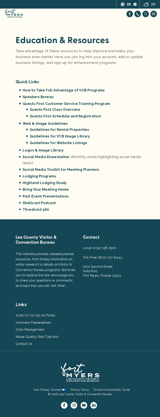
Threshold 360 (36, 209)
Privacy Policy (80, 389)
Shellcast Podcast (39, 203)
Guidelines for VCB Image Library (60, 136)
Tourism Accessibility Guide (111, 389)
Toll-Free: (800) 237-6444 (102, 257)
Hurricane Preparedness (33, 322)
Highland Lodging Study (45, 183)
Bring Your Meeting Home (46, 189)
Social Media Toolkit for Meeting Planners (61, 169)
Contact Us (24, 344)
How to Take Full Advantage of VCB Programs (64, 90)
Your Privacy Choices (47, 389)
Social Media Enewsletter (46, 157)
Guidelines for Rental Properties (59, 129)
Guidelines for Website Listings (58, 143)
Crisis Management (30, 329)
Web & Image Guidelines (45, 123)
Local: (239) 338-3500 (99, 248)
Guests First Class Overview (55, 109)
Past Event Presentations (46, 196)
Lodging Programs (39, 176)
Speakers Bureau (38, 97)
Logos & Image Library (43, 150)
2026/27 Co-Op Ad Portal (35, 315)
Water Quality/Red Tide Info (37, 337)
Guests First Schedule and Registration (65, 116)
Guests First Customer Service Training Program (66, 104)
